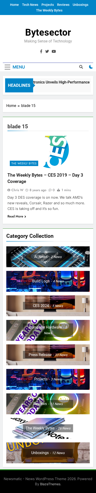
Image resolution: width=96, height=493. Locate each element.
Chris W (17, 190)
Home (14, 5)
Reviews (63, 5)
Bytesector (48, 32)
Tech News (30, 5)
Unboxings (80, 5)
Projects (47, 5)
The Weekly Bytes (49, 10)
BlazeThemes (50, 484)
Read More (15, 216)
